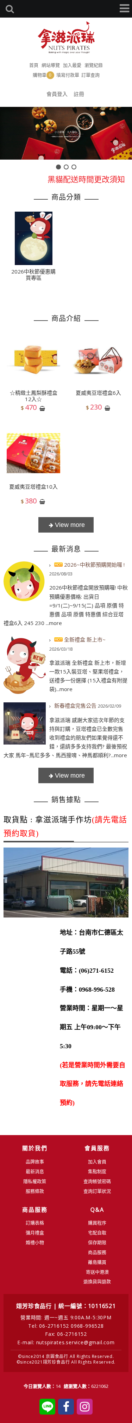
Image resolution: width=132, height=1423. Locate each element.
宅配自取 (97, 1232)
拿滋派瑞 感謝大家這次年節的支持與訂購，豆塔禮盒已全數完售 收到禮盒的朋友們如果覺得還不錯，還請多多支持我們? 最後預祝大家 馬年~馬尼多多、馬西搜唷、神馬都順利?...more (65, 737)
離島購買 (97, 1262)
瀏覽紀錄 (93, 65)
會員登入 (57, 93)
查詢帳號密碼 (97, 1181)
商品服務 (97, 1252)
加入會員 (97, 1161)
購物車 (42, 75)
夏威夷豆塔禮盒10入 (33, 486)
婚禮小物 (35, 1242)
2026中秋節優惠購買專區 (33, 274)
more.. (66, 776)
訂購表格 (35, 1222)
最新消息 (35, 1171)
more (66, 525)
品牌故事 (35, 1161)
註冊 (79, 93)
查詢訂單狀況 (97, 1191)
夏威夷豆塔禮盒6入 (98, 392)
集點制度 (97, 1171)
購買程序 (97, 1222)
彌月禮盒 (35, 1232)
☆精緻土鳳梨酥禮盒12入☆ (33, 395)
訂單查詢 (90, 75)
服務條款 (35, 1191)
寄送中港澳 (97, 1272)
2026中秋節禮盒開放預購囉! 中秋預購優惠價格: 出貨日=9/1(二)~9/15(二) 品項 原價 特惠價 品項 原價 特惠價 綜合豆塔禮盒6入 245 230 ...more (66, 605)
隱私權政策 (34, 1181)
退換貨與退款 (97, 1281)
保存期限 (97, 1242)
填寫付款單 (67, 75)
